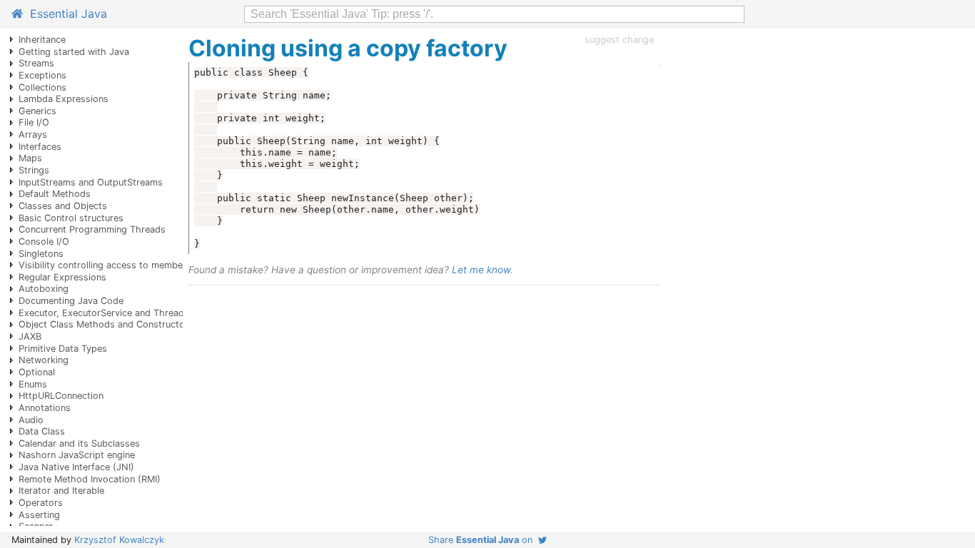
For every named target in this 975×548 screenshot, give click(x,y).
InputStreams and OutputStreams (91, 182)
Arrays (33, 134)
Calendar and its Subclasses (79, 443)
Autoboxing (44, 288)
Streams (36, 63)
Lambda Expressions (63, 98)
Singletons (41, 253)
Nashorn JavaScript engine (77, 455)
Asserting (39, 514)
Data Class (42, 431)
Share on (483, 539)
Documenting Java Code (71, 300)
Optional (37, 372)
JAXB (30, 336)
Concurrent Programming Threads (92, 229)
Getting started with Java (74, 51)
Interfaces (40, 146)
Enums (33, 384)
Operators (41, 502)
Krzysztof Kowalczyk (119, 539)
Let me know (481, 269)
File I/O (34, 122)
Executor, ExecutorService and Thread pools (115, 313)
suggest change (619, 39)
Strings (34, 170)
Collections (42, 87)
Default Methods (55, 193)
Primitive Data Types (63, 348)
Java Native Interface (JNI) (76, 467)
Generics (37, 111)
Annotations (45, 407)
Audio (31, 420)
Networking (44, 360)
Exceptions (42, 75)
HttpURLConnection (61, 395)
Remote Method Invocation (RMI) (90, 479)
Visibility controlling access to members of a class (127, 265)
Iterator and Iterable (61, 490)
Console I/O (44, 241)
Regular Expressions (62, 277)
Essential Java (65, 13)
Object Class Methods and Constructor (103, 324)
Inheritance (42, 39)
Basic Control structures (71, 218)
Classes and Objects (63, 206)
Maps (30, 158)
